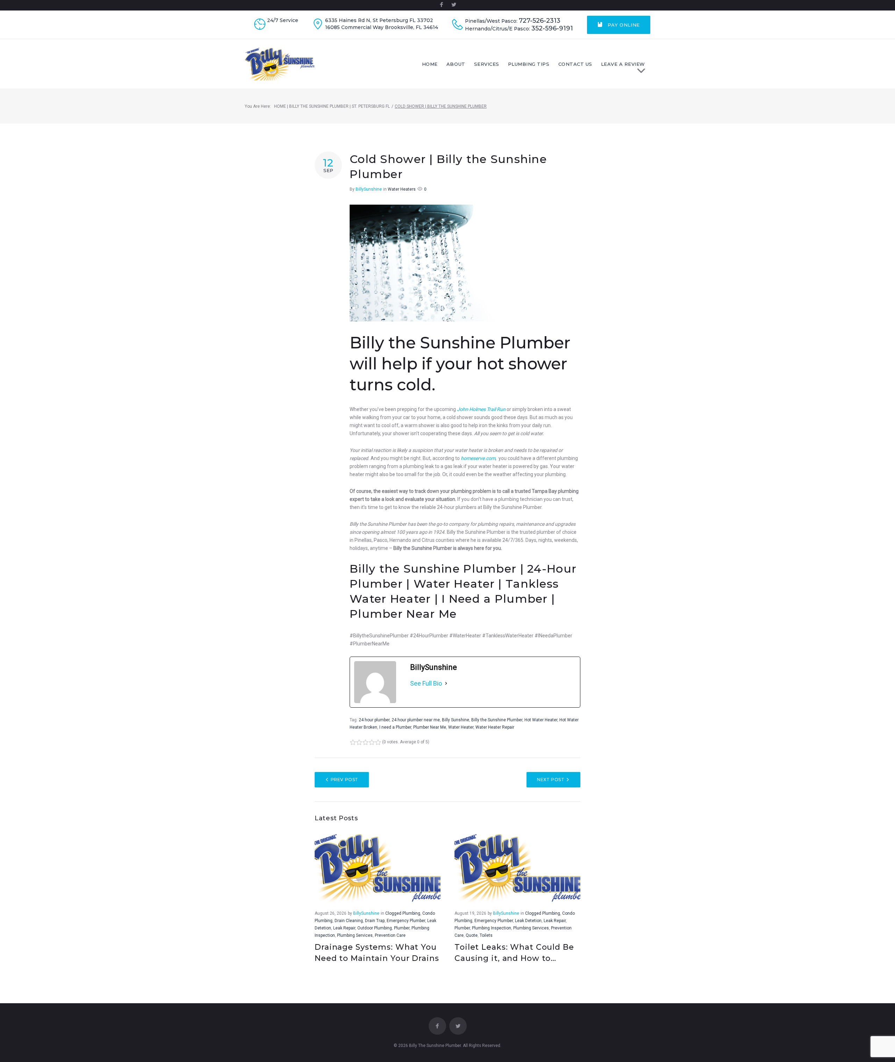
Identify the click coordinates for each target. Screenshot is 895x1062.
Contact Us (575, 64)
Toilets (486, 935)
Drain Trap (375, 920)
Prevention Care (390, 935)
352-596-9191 (552, 28)
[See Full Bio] (446, 683)
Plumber (401, 928)
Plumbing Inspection (491, 928)
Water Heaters (402, 189)
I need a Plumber (395, 727)
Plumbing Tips (529, 64)
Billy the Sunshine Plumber (496, 719)
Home (430, 64)
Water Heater (460, 727)
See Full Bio (426, 683)
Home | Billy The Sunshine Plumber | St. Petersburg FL (332, 106)
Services (486, 64)
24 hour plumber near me (416, 719)
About (455, 64)
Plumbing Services (355, 935)
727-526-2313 (539, 20)
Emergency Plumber (406, 920)
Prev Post (344, 779)
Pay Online (623, 25)
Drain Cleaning (349, 920)
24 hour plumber (374, 719)
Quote (472, 935)
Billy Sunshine (455, 719)
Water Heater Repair (494, 727)
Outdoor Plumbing (374, 928)
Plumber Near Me (429, 727)
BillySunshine (369, 189)
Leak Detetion (528, 920)
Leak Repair (344, 928)
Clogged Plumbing (402, 913)
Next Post (550, 779)
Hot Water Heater (540, 719)
